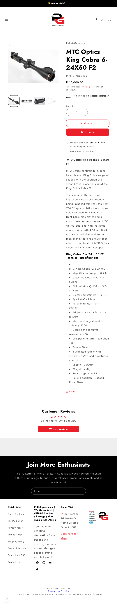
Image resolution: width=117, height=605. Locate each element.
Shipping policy (74, 594)
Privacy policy (39, 594)
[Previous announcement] (6, 3)
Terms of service (56, 594)
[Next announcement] (111, 3)
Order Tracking (16, 514)
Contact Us (14, 562)
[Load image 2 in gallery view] (26, 101)
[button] (6, 19)
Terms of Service (17, 548)
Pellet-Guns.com (62, 588)
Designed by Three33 (58, 591)
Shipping (86, 87)
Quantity (70, 106)
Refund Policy (15, 534)
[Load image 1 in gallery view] (14, 101)
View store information (81, 151)
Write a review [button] (58, 429)
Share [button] (72, 391)
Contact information (93, 594)
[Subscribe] (82, 491)
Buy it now (87, 132)
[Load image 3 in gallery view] (39, 101)
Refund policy (24, 594)
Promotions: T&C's (17, 555)
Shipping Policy (16, 541)
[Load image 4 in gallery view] (51, 101)
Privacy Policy (15, 527)
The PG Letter (15, 521)
